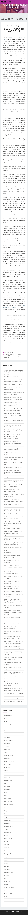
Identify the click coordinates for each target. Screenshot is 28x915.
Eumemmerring (8, 872)
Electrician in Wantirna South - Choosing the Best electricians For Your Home (13, 612)
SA (5, 783)
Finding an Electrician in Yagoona (14, 29)
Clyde (5, 752)
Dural (5, 795)
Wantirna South (8, 755)
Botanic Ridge (8, 780)
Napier (6, 734)
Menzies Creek (8, 801)
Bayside (6, 863)
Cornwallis (7, 737)
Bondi (5, 792)
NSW (5, 718)
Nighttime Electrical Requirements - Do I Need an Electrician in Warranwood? (13, 683)
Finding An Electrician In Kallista (13, 701)
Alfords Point (7, 869)
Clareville (6, 844)
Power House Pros (8, 2)
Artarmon (7, 881)
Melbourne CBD (8, 894)
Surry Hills (7, 857)
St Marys (6, 746)
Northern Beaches (9, 721)
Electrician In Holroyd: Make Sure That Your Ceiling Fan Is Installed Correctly (13, 652)
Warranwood (7, 890)
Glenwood (7, 786)
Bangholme (7, 817)
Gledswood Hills (8, 826)
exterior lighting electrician (12, 354)
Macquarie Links (8, 814)
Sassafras (6, 829)
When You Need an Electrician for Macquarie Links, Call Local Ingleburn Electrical (13, 533)
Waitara (6, 860)
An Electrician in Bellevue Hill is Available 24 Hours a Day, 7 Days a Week (13, 567)
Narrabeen (7, 743)
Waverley (6, 728)
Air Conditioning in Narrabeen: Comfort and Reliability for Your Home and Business (12, 404)
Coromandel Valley (9, 774)
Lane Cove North (8, 740)
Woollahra (7, 777)
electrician (6, 357)
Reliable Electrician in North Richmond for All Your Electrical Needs (12, 443)
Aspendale (7, 851)
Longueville (7, 884)
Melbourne (7, 758)
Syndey (11, 352)
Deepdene (7, 823)
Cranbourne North (9, 887)
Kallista (6, 903)
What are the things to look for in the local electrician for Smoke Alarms (13, 523)
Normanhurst (8, 715)
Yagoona (6, 352)
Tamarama (7, 807)
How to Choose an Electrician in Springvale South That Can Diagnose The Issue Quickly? (14, 600)
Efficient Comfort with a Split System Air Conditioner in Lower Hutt (12, 415)
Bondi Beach (7, 798)
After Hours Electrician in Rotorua (13, 384)
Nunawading (7, 900)
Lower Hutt (7, 749)
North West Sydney (9, 761)
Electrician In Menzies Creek (11, 514)
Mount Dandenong (9, 804)
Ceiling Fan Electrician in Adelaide (13, 467)
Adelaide (6, 771)
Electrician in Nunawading (11, 698)
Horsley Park (7, 820)
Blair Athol (7, 789)
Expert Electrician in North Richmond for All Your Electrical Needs (12, 472)
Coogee (6, 811)
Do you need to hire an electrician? (13, 547)
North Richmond (8, 768)
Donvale (6, 866)
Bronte (6, 835)
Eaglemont (7, 897)
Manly (5, 878)
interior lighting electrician (11, 356)
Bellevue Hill (7, 832)
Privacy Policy (19, 911)
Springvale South (8, 854)
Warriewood (7, 725)
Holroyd (6, 875)
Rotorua (6, 731)
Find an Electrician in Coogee (12, 528)
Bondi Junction (8, 838)
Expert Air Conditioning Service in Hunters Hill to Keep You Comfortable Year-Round (13, 436)
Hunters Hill (7, 764)
